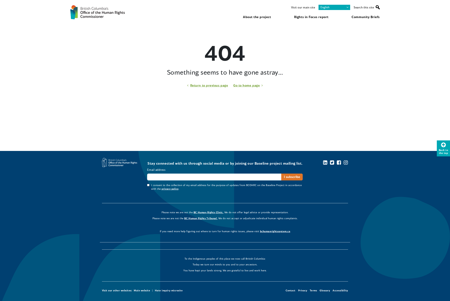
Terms (313, 290)
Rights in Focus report (311, 17)
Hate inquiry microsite (169, 290)
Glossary (325, 290)
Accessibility (340, 290)
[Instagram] (346, 162)
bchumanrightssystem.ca (275, 231)
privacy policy (170, 188)
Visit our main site (303, 7)
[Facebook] (339, 162)
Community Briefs (366, 17)
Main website (142, 290)
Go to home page (246, 85)
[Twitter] (332, 162)
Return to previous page (209, 85)
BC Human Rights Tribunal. (201, 218)
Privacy (302, 290)
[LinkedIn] (325, 162)
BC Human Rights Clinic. (208, 212)
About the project (257, 17)
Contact (290, 290)
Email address (156, 169)
